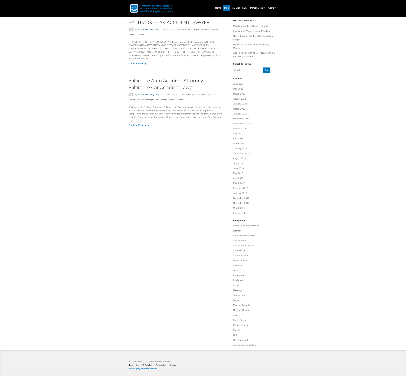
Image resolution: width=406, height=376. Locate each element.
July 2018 (238, 163)
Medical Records (241, 305)
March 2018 (239, 183)
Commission (239, 250)
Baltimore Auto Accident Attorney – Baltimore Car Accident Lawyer (167, 84)
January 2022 (240, 103)
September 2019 (241, 123)
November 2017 (241, 203)
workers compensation (244, 345)
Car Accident (239, 240)
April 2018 (238, 178)
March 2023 (239, 94)
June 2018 (238, 168)
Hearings (237, 290)
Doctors (237, 270)
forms (236, 285)
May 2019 (238, 133)
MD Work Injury (239, 8)
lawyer (236, 300)
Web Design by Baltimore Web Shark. (142, 369)
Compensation (161, 100)
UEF (235, 335)
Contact (272, 8)
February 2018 (240, 188)
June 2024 (238, 84)
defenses (237, 265)
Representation (241, 325)
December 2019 (241, 118)
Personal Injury (257, 8)
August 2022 (239, 98)
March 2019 (239, 143)
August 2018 (239, 158)
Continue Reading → (138, 63)
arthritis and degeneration (246, 225)
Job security (239, 295)
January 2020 (240, 113)
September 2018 (241, 153)
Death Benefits (240, 260)
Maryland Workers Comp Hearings (250, 26)
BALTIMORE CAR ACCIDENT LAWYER (169, 22)
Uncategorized (240, 340)
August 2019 (239, 128)
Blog (226, 8)
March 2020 (239, 108)
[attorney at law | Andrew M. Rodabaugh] (151, 6)
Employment (239, 275)
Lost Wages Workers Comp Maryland (252, 31)
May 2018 (238, 173)
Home (218, 8)
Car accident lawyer (208, 29)
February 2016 (240, 213)
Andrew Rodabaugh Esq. (148, 29)
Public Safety (239, 320)
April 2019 (238, 138)
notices (236, 315)
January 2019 (240, 148)
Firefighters (239, 280)
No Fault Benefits (241, 310)
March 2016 (239, 208)
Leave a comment (136, 35)
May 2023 (238, 88)
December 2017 (241, 198)
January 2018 (240, 193)
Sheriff (236, 330)
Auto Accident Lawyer (189, 29)
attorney (189, 95)
